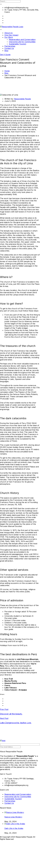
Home (7, 71)
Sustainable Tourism (17, 44)
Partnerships (9, 46)
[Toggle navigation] (1, 29)
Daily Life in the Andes (13, 828)
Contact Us (9, 48)
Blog (6, 50)
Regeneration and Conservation (22, 39)
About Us (8, 33)
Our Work (8, 37)
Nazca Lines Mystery (13, 817)
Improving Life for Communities (22, 42)
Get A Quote (5, 54)
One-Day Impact (11, 35)
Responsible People (22, 99)
